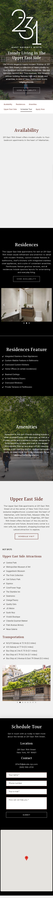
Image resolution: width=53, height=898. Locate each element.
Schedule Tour (26, 109)
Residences (20, 104)
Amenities (33, 104)
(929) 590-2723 (26, 767)
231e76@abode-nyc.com (26, 764)
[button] (26, 90)
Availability (8, 104)
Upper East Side (10, 109)
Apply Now (40, 109)
